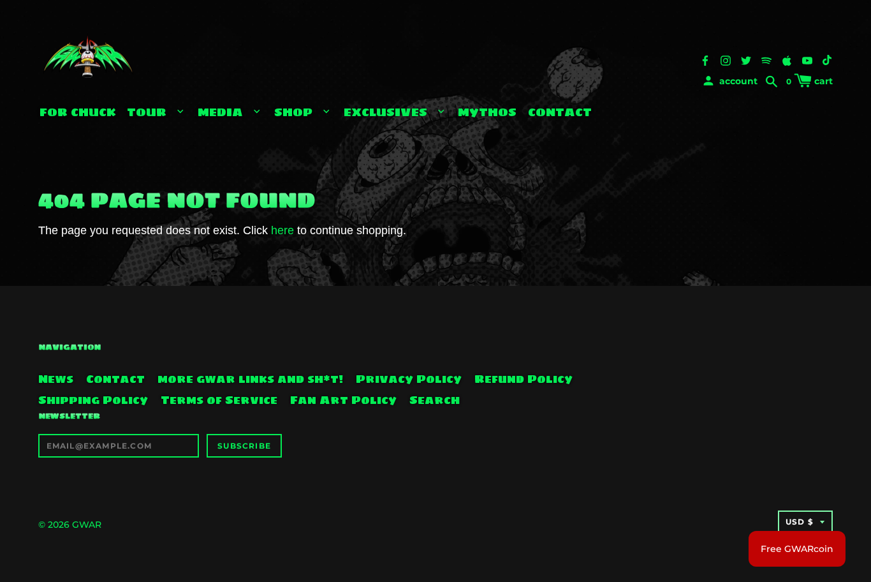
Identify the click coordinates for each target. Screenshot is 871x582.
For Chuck (78, 112)
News (55, 379)
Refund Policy (523, 379)
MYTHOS (487, 112)
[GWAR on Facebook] (705, 60)
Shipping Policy (93, 400)
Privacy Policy (409, 379)
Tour (148, 112)
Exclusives (387, 112)
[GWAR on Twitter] (746, 60)
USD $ (800, 521)
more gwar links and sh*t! (250, 379)
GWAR (86, 524)
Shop (295, 112)
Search (434, 400)
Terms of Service (219, 400)
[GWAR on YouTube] (807, 60)
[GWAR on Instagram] (726, 60)
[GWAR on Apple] (787, 60)
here (282, 230)
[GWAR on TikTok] (828, 60)
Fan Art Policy (343, 400)
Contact (560, 112)
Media (222, 112)
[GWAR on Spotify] (766, 60)
